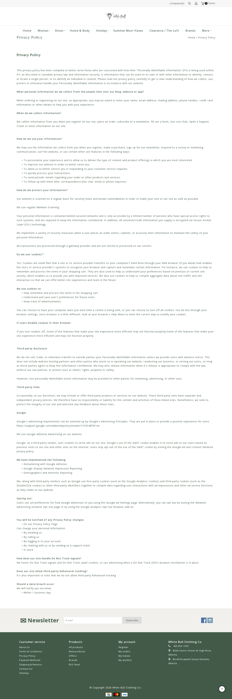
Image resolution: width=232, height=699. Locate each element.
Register (123, 647)
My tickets (124, 655)
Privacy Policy (206, 37)
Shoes (59, 30)
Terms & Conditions (30, 651)
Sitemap (24, 673)
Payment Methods (30, 660)
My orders (125, 651)
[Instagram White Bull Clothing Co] (210, 620)
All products (76, 647)
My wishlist (125, 660)
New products (77, 651)
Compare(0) (177, 3)
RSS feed (74, 664)
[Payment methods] (108, 694)
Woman (43, 30)
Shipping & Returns (30, 664)
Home (27, 30)
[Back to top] (222, 689)
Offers (73, 655)
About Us (24, 647)
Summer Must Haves (128, 30)
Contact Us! (26, 668)
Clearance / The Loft (164, 30)
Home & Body (80, 30)
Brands (190, 30)
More (205, 30)
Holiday (101, 30)
